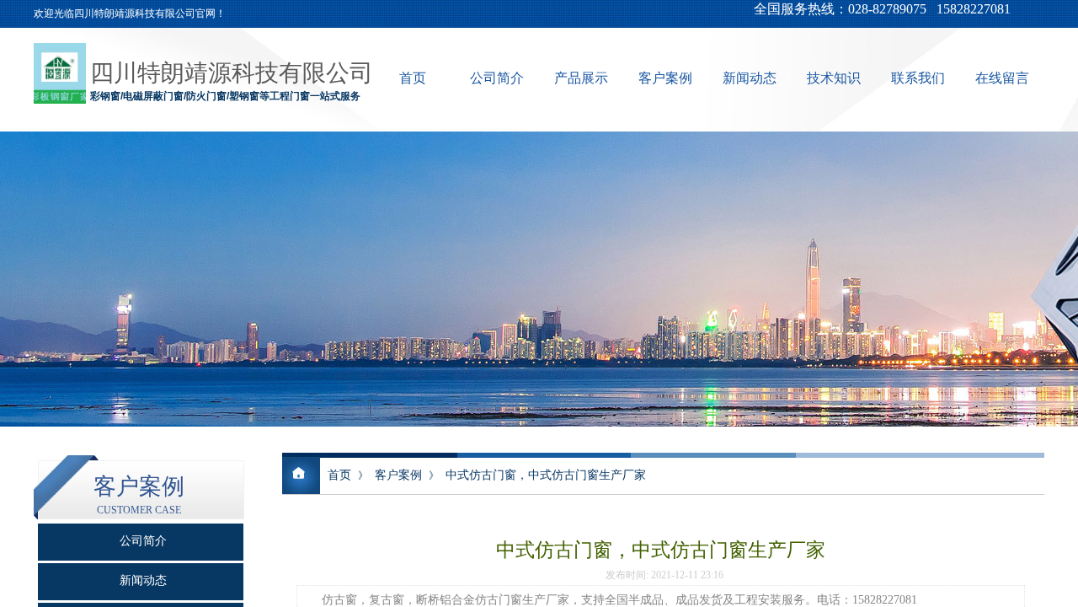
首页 (412, 78)
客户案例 (665, 78)
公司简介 (497, 78)
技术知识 (834, 78)
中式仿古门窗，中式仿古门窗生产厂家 (546, 474)
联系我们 (918, 78)
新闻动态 (749, 78)
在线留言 (1002, 78)
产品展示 (581, 78)
